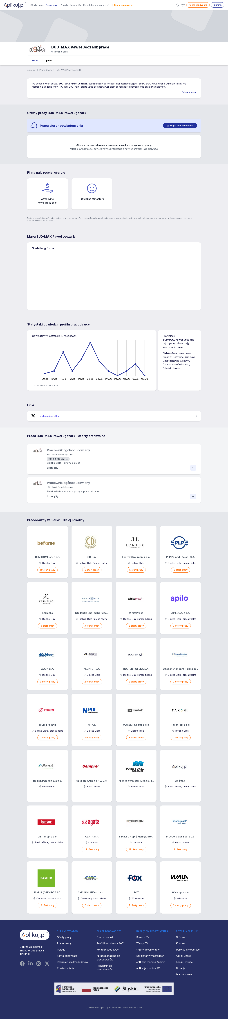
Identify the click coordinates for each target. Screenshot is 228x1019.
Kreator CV (75, 5)
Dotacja (180, 968)
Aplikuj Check (183, 955)
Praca (34, 60)
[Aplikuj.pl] (35, 935)
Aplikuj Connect (185, 962)
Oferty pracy (37, 5)
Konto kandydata (198, 5)
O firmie (180, 937)
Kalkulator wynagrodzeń (96, 5)
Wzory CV (142, 943)
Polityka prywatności (188, 949)
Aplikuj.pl (31, 70)
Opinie (48, 60)
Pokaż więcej (189, 92)
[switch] (180, 125)
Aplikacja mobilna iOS (148, 968)
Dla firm (217, 5)
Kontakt (180, 943)
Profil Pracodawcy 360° (110, 943)
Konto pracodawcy (108, 949)
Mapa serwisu (184, 974)
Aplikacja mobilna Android (150, 962)
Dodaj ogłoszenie (123, 5)
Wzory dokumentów (148, 949)
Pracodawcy (52, 5)
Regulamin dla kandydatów (72, 962)
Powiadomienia (65, 968)
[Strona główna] (15, 5)
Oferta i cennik (105, 937)
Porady (64, 5)
